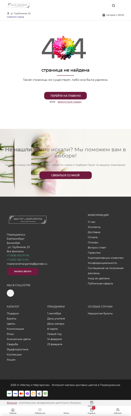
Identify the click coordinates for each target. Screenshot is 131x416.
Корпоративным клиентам (105, 257)
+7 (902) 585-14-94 (17, 259)
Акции (11, 359)
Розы (10, 334)
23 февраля (54, 344)
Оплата (93, 237)
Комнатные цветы (19, 339)
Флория (12, 402)
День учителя (56, 318)
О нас (91, 221)
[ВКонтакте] (105, 5)
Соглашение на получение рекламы (105, 270)
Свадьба (12, 344)
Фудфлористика (17, 349)
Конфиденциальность (102, 263)
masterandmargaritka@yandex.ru (27, 263)
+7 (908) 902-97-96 (18, 255)
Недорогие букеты (100, 313)
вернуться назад (69, 101)
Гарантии (94, 252)
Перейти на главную (65, 95)
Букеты (11, 318)
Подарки (13, 313)
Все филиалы (15, 251)
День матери (55, 323)
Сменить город (15, 17)
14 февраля (54, 339)
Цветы (11, 323)
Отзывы (93, 242)
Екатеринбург (16, 238)
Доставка (94, 232)
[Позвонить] (121, 5)
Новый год (54, 334)
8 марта (52, 328)
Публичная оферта (100, 283)
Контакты (94, 227)
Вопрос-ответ (97, 247)
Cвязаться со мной (65, 175)
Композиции (15, 328)
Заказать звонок (22, 271)
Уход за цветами (99, 278)
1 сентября (54, 313)
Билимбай (13, 243)
